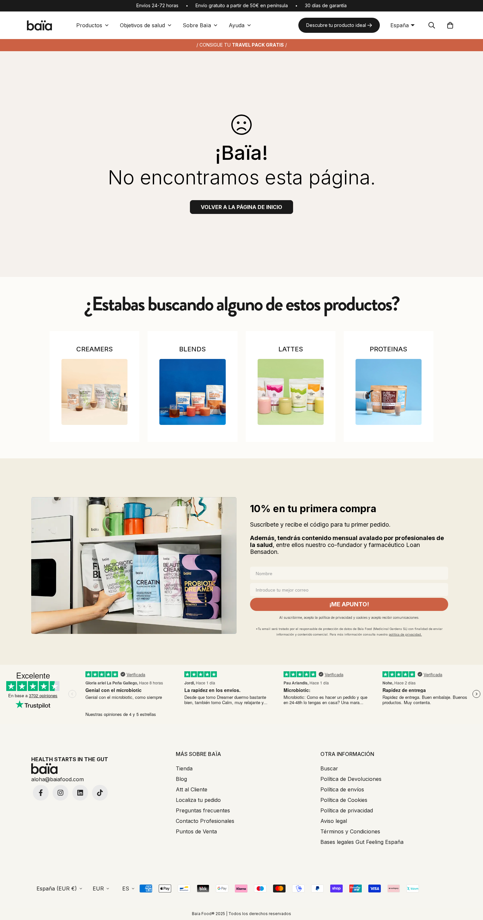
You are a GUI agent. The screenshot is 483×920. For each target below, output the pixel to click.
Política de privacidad (346, 810)
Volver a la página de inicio (241, 207)
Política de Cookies (343, 800)
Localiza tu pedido (198, 800)
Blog (181, 779)
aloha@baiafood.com (57, 779)
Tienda (184, 768)
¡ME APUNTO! (349, 604)
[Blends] (192, 392)
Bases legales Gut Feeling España (361, 842)
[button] (450, 25)
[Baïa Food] (39, 25)
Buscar (329, 768)
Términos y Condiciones (350, 831)
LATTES (290, 349)
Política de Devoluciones (350, 779)
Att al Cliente (191, 789)
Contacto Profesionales (205, 821)
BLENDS (192, 349)
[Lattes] (291, 392)
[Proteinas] (389, 392)
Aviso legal (333, 821)
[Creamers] (94, 392)
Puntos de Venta (196, 831)
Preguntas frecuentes (203, 810)
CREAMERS (94, 349)
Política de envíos (342, 789)
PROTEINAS (388, 349)
